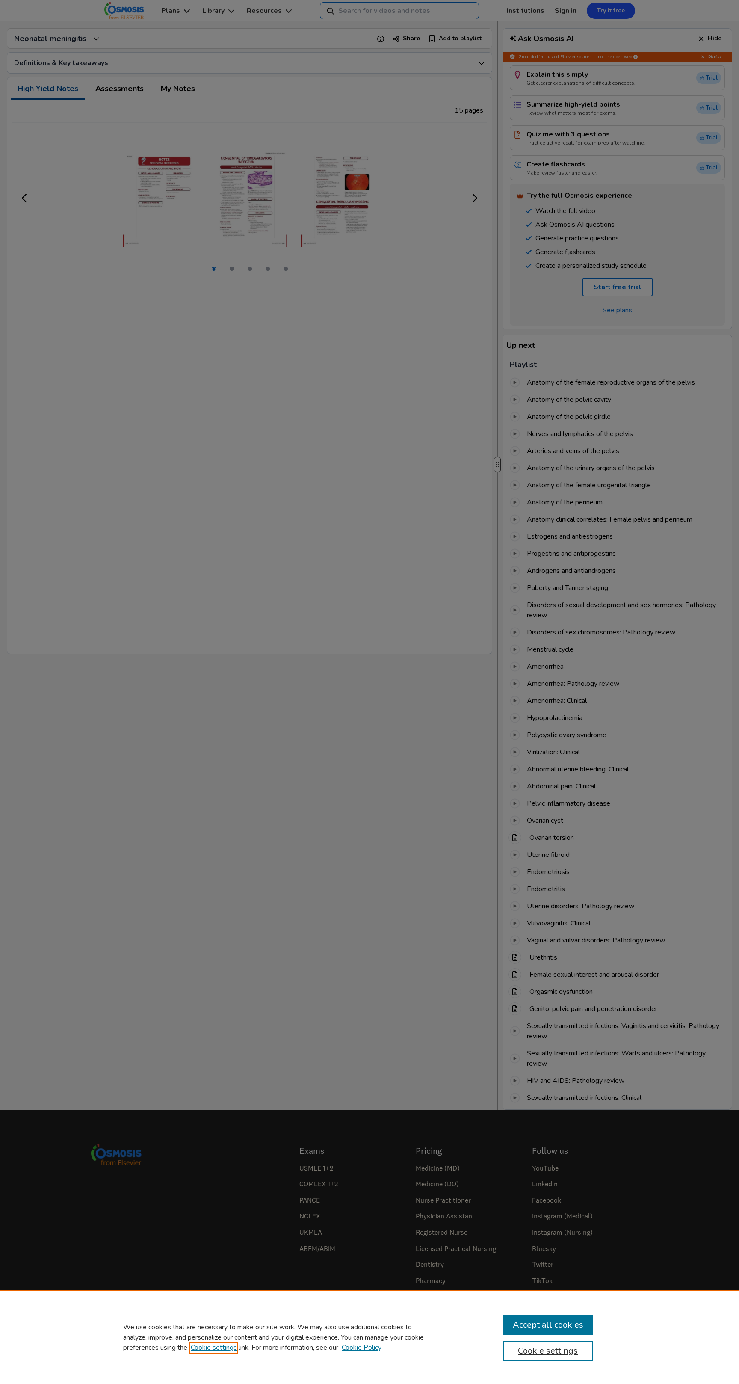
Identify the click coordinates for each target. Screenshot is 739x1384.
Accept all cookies (548, 1325)
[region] (369, 1337)
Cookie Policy (361, 1347)
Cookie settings (214, 1347)
